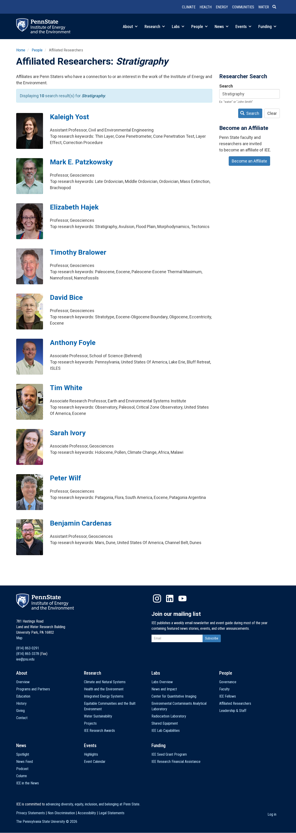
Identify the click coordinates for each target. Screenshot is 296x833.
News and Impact (164, 689)
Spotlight (22, 754)
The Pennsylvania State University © (46, 821)
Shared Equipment (164, 723)
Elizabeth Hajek (74, 207)
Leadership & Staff (232, 710)
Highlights (91, 754)
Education (23, 696)
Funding (265, 26)
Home (20, 50)
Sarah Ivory (68, 433)
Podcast (22, 769)
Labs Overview (162, 682)
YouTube (182, 598)
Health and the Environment (103, 689)
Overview (23, 682)
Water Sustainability (98, 716)
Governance (227, 682)
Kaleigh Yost (69, 117)
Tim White (66, 388)
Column (21, 776)
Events (241, 26)
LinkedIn (170, 598)
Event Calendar (94, 761)
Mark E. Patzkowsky (81, 162)
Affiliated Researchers (235, 703)
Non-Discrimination (61, 813)
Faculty (224, 689)
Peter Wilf (65, 478)
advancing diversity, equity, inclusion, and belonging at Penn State (92, 804)
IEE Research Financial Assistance (175, 761)
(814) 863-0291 (27, 648)
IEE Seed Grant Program (169, 754)
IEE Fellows (227, 696)
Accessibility (87, 813)
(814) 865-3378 (27, 653)
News (220, 26)
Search (226, 86)
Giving (20, 710)
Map (19, 638)
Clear (272, 113)
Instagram (157, 598)
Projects (90, 723)
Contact (22, 718)
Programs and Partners (33, 689)
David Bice (66, 297)
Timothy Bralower (78, 252)
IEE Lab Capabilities (165, 730)
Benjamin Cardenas (80, 523)
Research (153, 26)
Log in (272, 814)
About (128, 26)
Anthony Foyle (73, 342)
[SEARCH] (276, 7)
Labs (176, 26)
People (197, 26)
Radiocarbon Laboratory (168, 716)
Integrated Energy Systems (103, 696)
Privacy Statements (30, 813)
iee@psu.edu (25, 659)
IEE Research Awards (99, 730)
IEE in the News (27, 783)
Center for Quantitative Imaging (173, 696)
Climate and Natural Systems (105, 682)
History (21, 703)
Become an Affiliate (249, 161)
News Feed (24, 761)
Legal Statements (111, 813)
